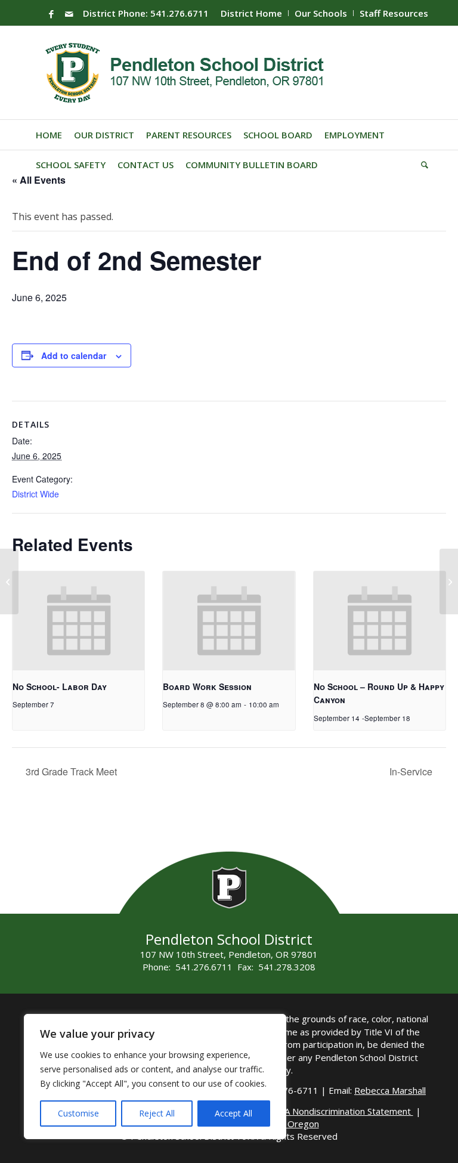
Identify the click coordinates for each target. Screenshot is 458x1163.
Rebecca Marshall (390, 1090)
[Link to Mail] (69, 14)
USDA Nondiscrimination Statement (340, 1111)
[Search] (421, 165)
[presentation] (78, 620)
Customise (78, 1113)
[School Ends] (9, 581)
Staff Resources (394, 13)
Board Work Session (207, 686)
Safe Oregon (293, 1124)
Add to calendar (73, 355)
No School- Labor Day (60, 686)
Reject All (157, 1113)
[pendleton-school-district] (186, 72)
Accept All (233, 1113)
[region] (155, 1076)
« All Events (39, 180)
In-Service (412, 771)
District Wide (35, 494)
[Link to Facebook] (51, 14)
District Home (251, 13)
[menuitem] (252, 13)
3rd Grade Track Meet (70, 771)
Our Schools (321, 13)
